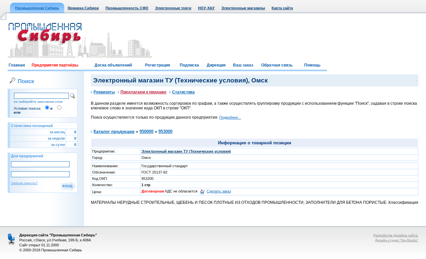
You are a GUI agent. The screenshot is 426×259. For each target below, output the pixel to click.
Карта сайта (282, 8)
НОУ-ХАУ (206, 8)
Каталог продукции (114, 131)
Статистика (183, 92)
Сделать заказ (219, 191)
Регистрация (157, 65)
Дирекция (216, 65)
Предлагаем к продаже (143, 92)
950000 (146, 131)
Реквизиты (104, 92)
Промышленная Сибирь (37, 8)
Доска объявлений (113, 65)
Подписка (189, 65)
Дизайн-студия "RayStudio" (396, 240)
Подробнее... (230, 117)
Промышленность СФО (127, 8)
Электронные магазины (243, 8)
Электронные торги (173, 8)
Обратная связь (277, 65)
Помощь (312, 65)
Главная (17, 65)
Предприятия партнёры (55, 65)
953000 (165, 131)
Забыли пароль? (24, 183)
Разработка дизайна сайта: (395, 235)
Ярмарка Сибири (83, 8)
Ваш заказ (243, 65)
